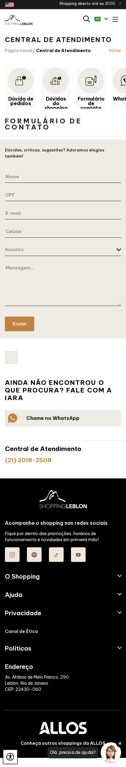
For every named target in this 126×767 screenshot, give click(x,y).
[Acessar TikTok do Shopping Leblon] (56, 554)
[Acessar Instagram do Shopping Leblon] (12, 554)
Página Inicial (18, 50)
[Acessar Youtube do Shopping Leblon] (78, 554)
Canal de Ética (21, 631)
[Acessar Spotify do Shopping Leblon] (34, 554)
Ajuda (13, 595)
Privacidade (23, 613)
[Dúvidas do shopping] (56, 81)
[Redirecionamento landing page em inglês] (9, 4)
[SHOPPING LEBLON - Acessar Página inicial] (18, 20)
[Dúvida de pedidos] (21, 81)
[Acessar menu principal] (115, 19)
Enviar (20, 324)
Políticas (18, 648)
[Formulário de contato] (91, 81)
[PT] (101, 19)
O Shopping (22, 576)
